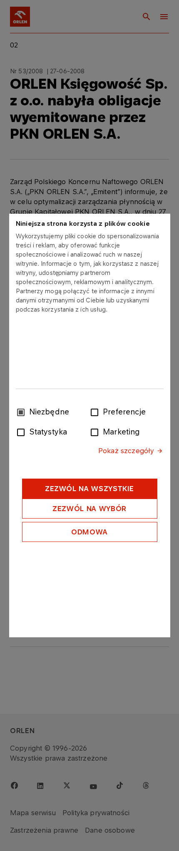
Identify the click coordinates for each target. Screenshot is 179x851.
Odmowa (89, 532)
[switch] (96, 412)
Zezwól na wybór (89, 508)
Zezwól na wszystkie (89, 488)
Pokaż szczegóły (126, 451)
